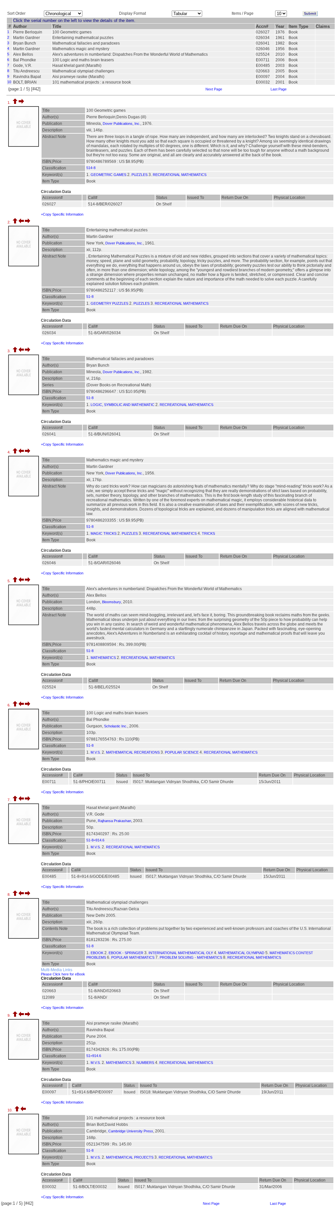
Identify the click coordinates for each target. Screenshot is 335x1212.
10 (9, 82)
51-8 (90, 296)
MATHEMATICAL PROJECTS (129, 1157)
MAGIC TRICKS (103, 533)
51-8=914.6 (95, 840)
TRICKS (208, 533)
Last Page (279, 89)
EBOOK (97, 953)
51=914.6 (93, 1056)
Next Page (213, 89)
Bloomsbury (111, 602)
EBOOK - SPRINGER (126, 953)
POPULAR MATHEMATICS (132, 957)
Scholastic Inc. (115, 726)
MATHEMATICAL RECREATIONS (133, 752)
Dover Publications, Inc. (121, 123)
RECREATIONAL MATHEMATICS (179, 175)
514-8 (91, 168)
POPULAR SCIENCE (182, 752)
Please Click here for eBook (63, 974)
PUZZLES (140, 175)
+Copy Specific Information (62, 214)
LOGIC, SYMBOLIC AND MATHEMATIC (122, 405)
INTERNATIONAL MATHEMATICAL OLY (181, 953)
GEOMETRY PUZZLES (109, 303)
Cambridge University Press (130, 1131)
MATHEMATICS (103, 658)
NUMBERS (145, 1063)
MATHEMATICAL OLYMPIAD (241, 953)
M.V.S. (96, 752)
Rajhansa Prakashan (114, 821)
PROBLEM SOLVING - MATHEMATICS (191, 957)
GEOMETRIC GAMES (108, 175)
